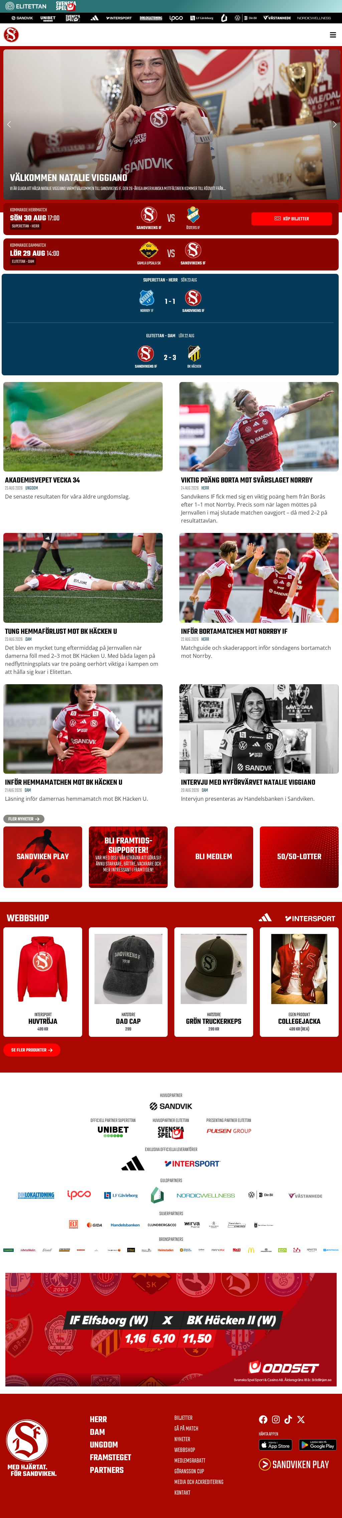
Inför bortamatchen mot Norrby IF (234, 631)
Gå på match (186, 1429)
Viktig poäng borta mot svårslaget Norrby (247, 480)
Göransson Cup (189, 1472)
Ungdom (31, 488)
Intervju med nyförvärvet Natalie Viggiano (248, 782)
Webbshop (184, 1450)
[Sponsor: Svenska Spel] (66, 9)
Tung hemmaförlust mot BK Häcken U (61, 631)
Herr (205, 488)
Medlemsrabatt (189, 1461)
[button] (333, 34)
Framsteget (110, 1458)
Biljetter (183, 1418)
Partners (107, 1470)
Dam (28, 639)
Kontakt (182, 1493)
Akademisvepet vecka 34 (42, 480)
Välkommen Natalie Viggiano (68, 178)
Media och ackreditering (198, 1482)
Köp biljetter (295, 219)
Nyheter (182, 1440)
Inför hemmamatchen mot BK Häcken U (63, 782)
